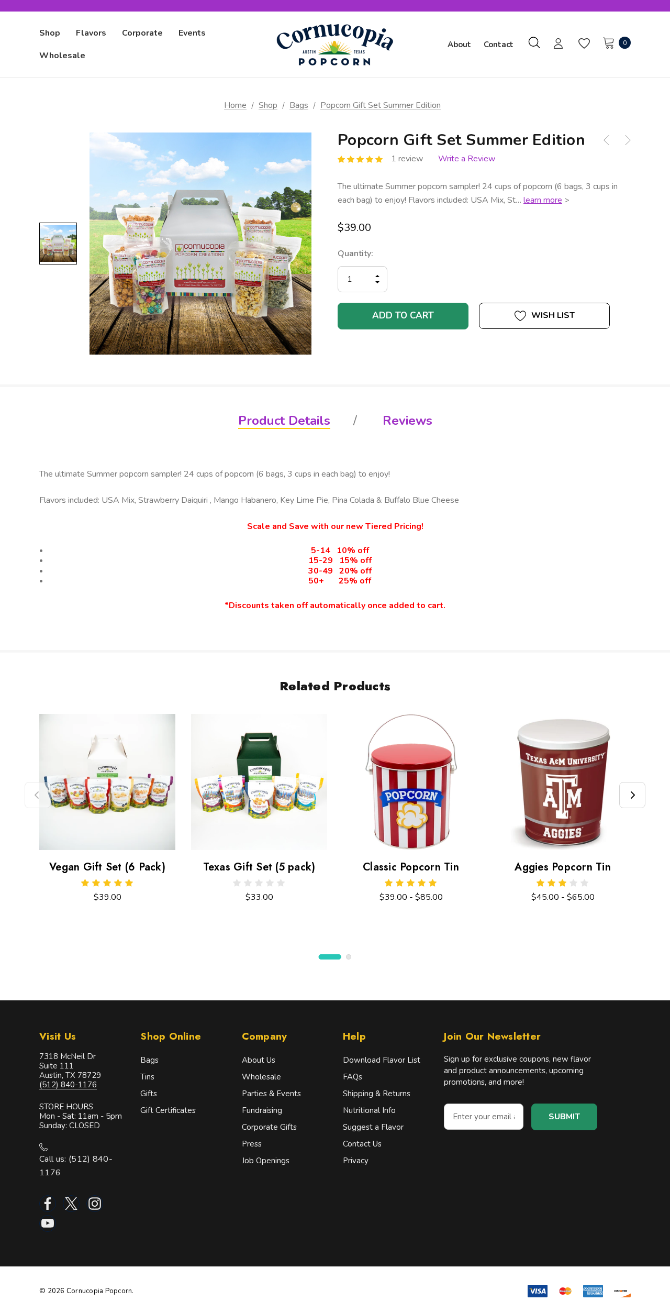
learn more (542, 200)
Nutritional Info (369, 1110)
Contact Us (362, 1144)
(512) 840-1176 (68, 1084)
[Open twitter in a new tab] (71, 1203)
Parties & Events (271, 1093)
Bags (149, 1060)
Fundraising (262, 1110)
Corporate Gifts (269, 1127)
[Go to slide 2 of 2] (348, 957)
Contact (498, 44)
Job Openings (265, 1160)
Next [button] (632, 795)
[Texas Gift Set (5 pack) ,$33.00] (259, 782)
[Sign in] (558, 44)
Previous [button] (38, 795)
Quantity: (355, 253)
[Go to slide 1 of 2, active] (330, 957)
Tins (147, 1077)
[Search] (534, 42)
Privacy (355, 1160)
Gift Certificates (168, 1110)
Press (252, 1144)
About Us (258, 1060)
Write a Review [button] (466, 159)
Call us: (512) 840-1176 (76, 1165)
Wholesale (261, 1077)
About (459, 44)
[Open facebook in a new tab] (47, 1203)
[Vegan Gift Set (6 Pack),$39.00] (107, 782)
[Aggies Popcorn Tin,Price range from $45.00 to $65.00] (563, 782)
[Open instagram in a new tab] (94, 1203)
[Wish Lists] (583, 44)
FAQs (352, 1077)
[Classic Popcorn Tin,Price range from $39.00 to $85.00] (411, 782)
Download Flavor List (381, 1060)
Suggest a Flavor (373, 1127)
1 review (407, 159)
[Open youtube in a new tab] (47, 1223)
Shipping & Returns (376, 1093)
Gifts (148, 1093)
